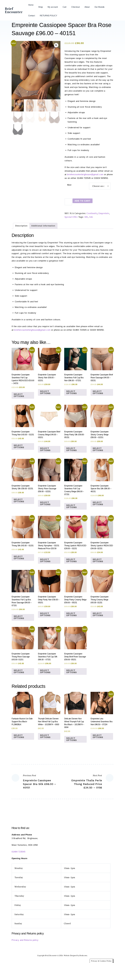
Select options (19, 395)
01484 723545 (18, 852)
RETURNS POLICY (48, 15)
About (86, 7)
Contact (31, 15)
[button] (56, 45)
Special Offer (71, 216)
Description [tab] (21, 226)
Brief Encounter (13, 10)
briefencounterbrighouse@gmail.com (85, 174)
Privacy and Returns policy (25, 940)
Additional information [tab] (43, 226)
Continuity (92, 213)
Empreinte (104, 213)
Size (69, 185)
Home (30, 5)
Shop (40, 7)
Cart (64, 7)
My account (53, 7)
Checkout (75, 7)
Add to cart (82, 201)
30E (86, 216)
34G (91, 216)
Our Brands (99, 7)
